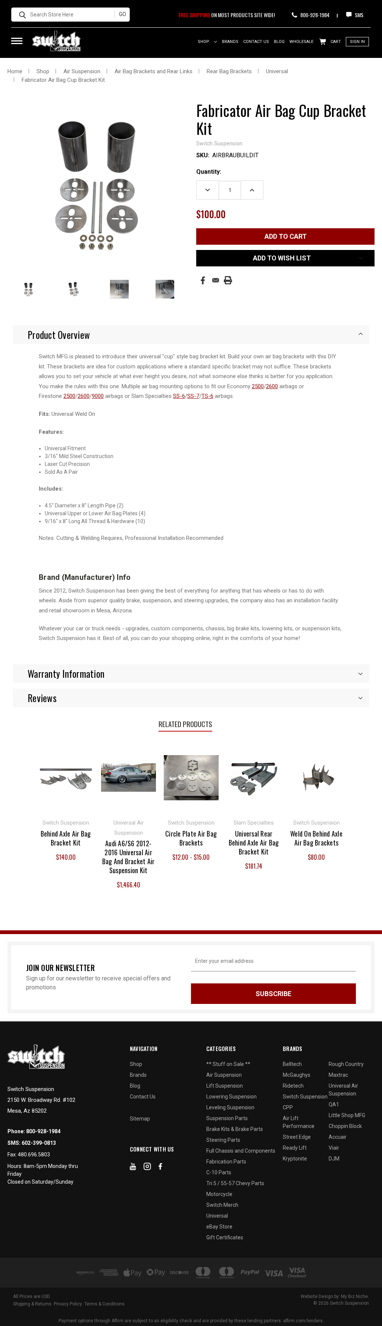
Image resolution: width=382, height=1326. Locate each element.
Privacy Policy (68, 1304)
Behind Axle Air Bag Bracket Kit (66, 838)
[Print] (228, 280)
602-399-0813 (39, 1143)
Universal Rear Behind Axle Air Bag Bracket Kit (254, 842)
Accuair (338, 1137)
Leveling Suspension (230, 1107)
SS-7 (193, 396)
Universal (217, 1216)
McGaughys (296, 1075)
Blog (279, 41)
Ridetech (293, 1086)
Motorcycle (219, 1194)
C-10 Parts (218, 1172)
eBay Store (219, 1227)
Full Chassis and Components (240, 1151)
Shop (204, 41)
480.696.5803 (34, 1154)
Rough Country (346, 1064)
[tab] (191, 334)
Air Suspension (224, 1075)
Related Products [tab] (185, 723)
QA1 (334, 1104)
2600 (272, 386)
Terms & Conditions (104, 1304)
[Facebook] (202, 280)
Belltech (292, 1064)
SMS (358, 15)
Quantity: (208, 171)
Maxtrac (338, 1075)
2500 (258, 386)
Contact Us (256, 41)
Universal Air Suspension (343, 1090)
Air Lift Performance (298, 1122)
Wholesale (301, 41)
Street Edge (297, 1137)
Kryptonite (295, 1159)
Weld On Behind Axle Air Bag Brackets (316, 838)
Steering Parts (223, 1140)
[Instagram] (147, 1167)
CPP (288, 1107)
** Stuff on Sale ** (228, 1064)
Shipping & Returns (32, 1304)
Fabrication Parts (226, 1162)
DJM (334, 1159)
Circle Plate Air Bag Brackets (191, 838)
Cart (335, 41)
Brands (230, 41)
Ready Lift (295, 1148)
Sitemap (140, 1119)
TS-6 (207, 396)
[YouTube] (133, 1167)
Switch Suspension (305, 1097)
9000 (98, 396)
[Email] (215, 280)
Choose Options (191, 777)
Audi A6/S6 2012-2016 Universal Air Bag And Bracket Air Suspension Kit (128, 856)
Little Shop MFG (347, 1115)
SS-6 (179, 396)
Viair (334, 1148)
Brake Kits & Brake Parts (234, 1129)
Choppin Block (345, 1126)
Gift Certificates (224, 1237)
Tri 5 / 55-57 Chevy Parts (235, 1183)
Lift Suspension (224, 1086)
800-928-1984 (314, 15)
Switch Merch (222, 1205)
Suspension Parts (227, 1118)
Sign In (357, 41)
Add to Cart (66, 776)
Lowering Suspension (231, 1097)
